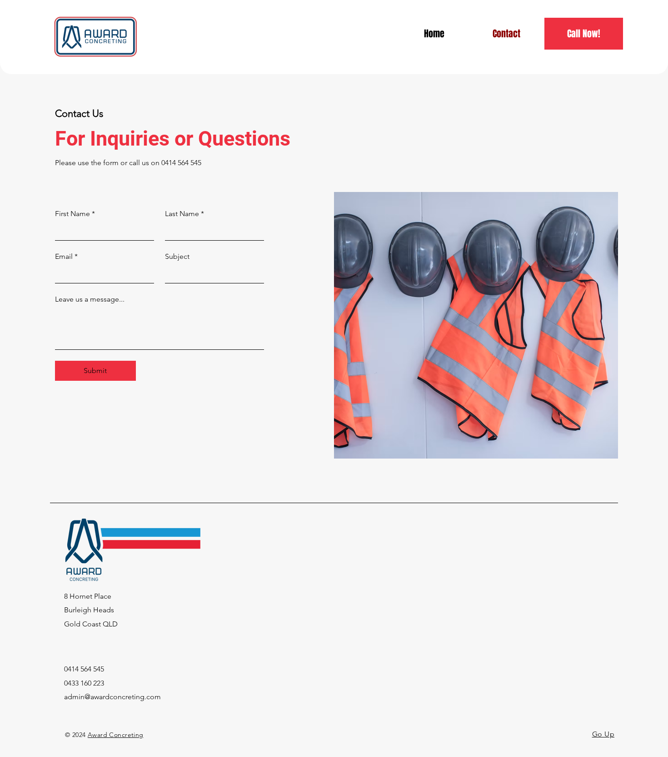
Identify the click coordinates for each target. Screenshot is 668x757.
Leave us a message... (90, 299)
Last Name (184, 213)
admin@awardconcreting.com (112, 696)
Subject (177, 256)
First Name (75, 213)
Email (66, 256)
